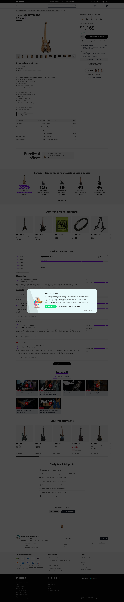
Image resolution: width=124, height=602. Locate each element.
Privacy (90, 310)
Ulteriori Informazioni (74, 306)
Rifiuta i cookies (63, 306)
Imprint (86, 310)
